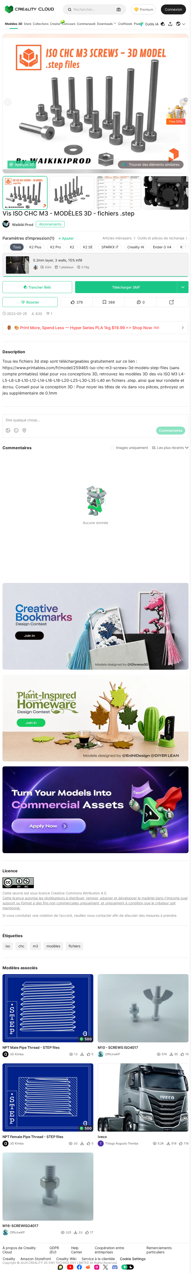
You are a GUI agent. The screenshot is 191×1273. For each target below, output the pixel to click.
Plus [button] (137, 24)
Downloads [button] (105, 24)
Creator (55, 24)
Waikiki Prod (22, 224)
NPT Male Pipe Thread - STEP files (31, 1047)
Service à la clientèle (98, 1259)
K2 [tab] (72, 247)
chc (21, 946)
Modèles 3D (13, 24)
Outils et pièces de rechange (161, 238)
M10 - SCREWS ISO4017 (118, 1047)
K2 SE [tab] (88, 247)
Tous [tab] (17, 247)
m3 (35, 946)
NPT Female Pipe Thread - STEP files (32, 1137)
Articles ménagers (117, 238)
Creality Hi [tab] (135, 247)
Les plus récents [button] (170, 447)
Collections (40, 24)
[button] (181, 23)
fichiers (74, 946)
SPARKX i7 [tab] (109, 247)
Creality (9, 1259)
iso (7, 946)
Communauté (86, 24)
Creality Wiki (66, 1259)
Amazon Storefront (35, 1259)
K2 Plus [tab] (35, 247)
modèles (53, 946)
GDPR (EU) (54, 1250)
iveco (102, 1137)
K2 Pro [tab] (55, 247)
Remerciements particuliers (159, 1250)
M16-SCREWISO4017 (20, 1226)
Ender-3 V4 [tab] (162, 247)
